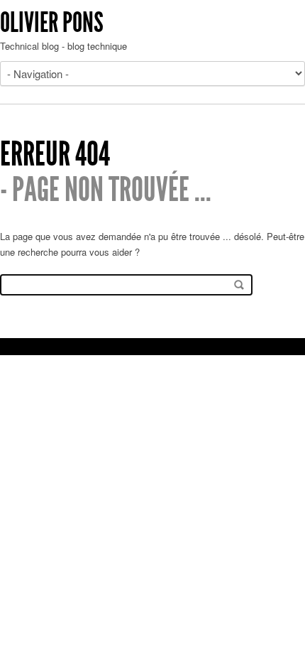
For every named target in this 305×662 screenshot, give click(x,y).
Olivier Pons (52, 22)
